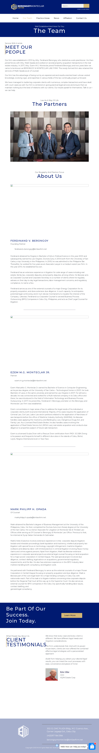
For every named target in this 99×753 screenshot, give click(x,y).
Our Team (27, 18)
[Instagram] (26, 741)
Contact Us (81, 18)
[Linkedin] (32, 741)
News (56, 18)
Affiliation (67, 18)
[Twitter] (20, 741)
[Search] (86, 6)
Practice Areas (43, 18)
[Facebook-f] (14, 741)
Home (15, 18)
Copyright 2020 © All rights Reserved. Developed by (49, 748)
